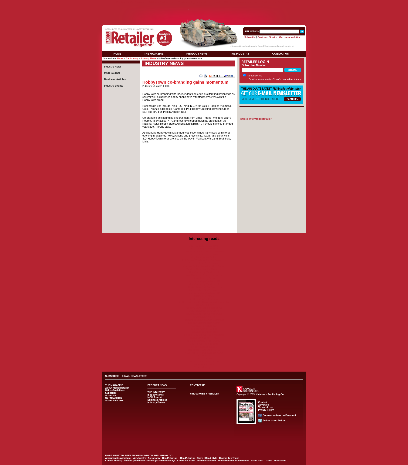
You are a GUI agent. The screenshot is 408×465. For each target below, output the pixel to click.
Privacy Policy (266, 410)
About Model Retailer (117, 387)
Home (120, 58)
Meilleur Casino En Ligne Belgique (204, 334)
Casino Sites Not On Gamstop (204, 269)
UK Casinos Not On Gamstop (204, 287)
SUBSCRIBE (112, 376)
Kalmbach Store (186, 460)
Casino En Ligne (204, 355)
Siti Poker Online (204, 364)
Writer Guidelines (115, 390)
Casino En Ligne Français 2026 (204, 352)
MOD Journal (112, 73)
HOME (117, 53)
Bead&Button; (170, 458)
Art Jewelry (139, 458)
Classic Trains (113, 460)
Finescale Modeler (144, 460)
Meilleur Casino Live (161, 2)
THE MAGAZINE (153, 53)
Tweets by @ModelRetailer (255, 118)
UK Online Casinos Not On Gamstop (204, 260)
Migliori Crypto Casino (204, 346)
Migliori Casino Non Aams (204, 322)
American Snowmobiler (118, 458)
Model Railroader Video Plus (233, 460)
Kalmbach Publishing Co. (270, 394)
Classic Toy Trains (229, 458)
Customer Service (267, 37)
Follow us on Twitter (274, 420)
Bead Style (211, 458)
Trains (268, 460)
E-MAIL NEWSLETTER (134, 376)
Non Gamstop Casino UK (204, 272)
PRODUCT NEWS (196, 53)
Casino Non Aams (204, 317)
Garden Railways (165, 460)
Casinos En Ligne (204, 305)
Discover (127, 460)
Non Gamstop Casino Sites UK (204, 275)
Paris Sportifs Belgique (204, 331)
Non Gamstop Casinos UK (204, 248)
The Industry (132, 58)
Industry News (148, 58)
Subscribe (250, 37)
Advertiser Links (114, 400)
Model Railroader (206, 460)
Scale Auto (257, 460)
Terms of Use (265, 407)
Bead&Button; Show (191, 458)
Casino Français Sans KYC (204, 361)
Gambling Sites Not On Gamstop (204, 319)
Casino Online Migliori (204, 325)
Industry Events (113, 85)
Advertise (110, 395)
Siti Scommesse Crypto (204, 337)
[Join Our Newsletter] (271, 102)
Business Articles (115, 79)
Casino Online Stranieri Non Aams (204, 266)
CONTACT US (280, 53)
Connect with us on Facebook (279, 415)
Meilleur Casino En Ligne (204, 299)
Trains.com (280, 460)
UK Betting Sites (204, 296)
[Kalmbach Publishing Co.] (248, 391)
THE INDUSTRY (239, 53)
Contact (262, 402)
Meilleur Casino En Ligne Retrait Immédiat (204, 302)
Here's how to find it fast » (288, 79)
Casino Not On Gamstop (130, 2)
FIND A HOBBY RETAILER (204, 393)
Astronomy (154, 458)
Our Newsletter (113, 398)
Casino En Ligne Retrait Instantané (199, 2)
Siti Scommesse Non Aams (240, 2)
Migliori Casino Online (204, 257)
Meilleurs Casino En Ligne (204, 349)
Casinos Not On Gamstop (277, 2)
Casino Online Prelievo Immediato (204, 251)
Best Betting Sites (204, 278)
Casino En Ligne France (204, 343)
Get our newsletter (289, 37)
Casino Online (204, 358)
